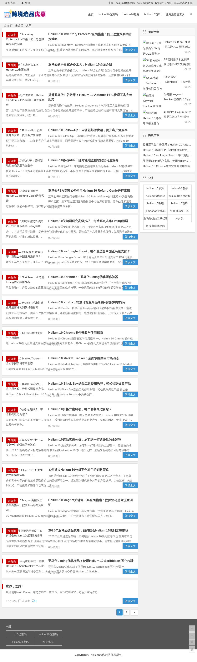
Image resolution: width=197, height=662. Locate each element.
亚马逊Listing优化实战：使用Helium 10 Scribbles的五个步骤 (91, 560)
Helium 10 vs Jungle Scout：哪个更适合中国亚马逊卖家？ (89, 251)
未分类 (19, 25)
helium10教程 (145, 2)
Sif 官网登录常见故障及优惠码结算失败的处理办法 (177, 64)
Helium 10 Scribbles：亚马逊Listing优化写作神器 (83, 277)
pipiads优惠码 (20, 641)
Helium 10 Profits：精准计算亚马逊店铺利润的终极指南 (86, 302)
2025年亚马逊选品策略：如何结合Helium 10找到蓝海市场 (88, 530)
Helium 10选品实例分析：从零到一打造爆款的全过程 (84, 439)
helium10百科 (163, 2)
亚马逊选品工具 (183, 2)
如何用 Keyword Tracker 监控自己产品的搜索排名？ (177, 99)
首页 (10, 25)
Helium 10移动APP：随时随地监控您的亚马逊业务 (83, 160)
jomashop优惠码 (155, 210)
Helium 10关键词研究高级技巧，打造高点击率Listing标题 (88, 221)
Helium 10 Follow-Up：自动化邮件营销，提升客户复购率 (88, 130)
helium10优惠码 (125, 2)
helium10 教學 (179, 188)
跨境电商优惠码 (155, 225)
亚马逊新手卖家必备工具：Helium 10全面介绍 (80, 64)
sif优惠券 (48, 641)
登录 (27, 2)
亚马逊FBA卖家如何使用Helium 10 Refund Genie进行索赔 (89, 190)
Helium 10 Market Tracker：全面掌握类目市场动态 (83, 358)
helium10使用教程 (179, 195)
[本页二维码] (192, 649)
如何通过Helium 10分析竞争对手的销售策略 (78, 469)
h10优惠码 (20, 634)
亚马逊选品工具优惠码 (156, 218)
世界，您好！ (15, 586)
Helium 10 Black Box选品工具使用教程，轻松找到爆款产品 (89, 383)
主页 (111, 2)
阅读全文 (130, 49)
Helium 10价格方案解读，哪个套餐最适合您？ (80, 409)
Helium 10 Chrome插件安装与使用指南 (75, 332)
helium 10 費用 (155, 188)
